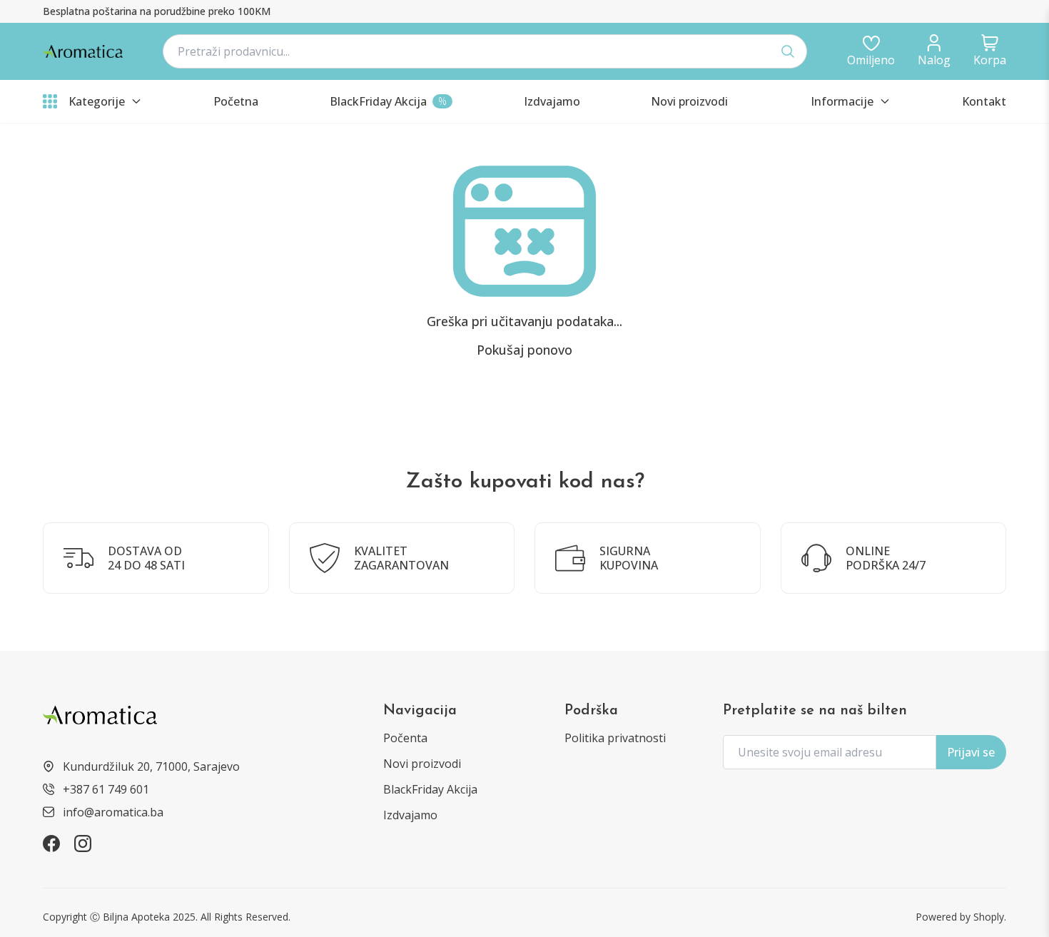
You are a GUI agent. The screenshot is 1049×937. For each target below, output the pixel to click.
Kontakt (984, 101)
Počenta (405, 738)
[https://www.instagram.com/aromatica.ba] (82, 843)
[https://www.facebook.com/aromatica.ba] (51, 843)
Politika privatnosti (615, 738)
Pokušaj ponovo (524, 349)
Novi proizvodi (422, 763)
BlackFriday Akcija (430, 789)
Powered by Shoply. (961, 916)
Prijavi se (971, 752)
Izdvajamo (410, 815)
